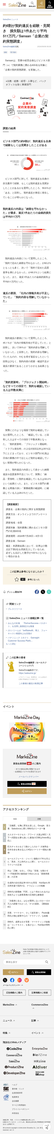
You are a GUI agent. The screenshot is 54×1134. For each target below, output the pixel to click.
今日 (15, 819)
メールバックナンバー (29, 776)
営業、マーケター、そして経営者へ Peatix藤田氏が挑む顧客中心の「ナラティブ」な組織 (28, 914)
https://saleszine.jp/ (27, 673)
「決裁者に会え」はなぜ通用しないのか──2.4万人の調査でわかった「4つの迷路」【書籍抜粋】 (28, 903)
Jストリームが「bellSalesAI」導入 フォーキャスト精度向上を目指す (27, 632)
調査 (5, 52)
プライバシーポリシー (20, 1109)
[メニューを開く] (4, 4)
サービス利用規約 (19, 1105)
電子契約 (13, 52)
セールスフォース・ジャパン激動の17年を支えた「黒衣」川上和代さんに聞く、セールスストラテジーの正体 (28, 861)
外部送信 (15, 1113)
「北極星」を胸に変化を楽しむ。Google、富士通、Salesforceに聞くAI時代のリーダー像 (28, 827)
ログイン (28, 791)
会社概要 (15, 1101)
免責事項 (15, 1097)
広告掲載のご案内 (14, 992)
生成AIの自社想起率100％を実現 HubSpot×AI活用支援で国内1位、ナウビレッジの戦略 (28, 884)
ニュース (7, 1020)
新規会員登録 (28, 784)
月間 (39, 819)
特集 (5, 1032)
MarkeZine (8, 1004)
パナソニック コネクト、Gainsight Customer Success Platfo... (23, 639)
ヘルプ (14, 1084)
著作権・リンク (18, 1088)
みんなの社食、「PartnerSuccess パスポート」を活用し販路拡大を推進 (27, 625)
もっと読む (11, 643)
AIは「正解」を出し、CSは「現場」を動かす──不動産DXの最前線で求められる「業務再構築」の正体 (28, 873)
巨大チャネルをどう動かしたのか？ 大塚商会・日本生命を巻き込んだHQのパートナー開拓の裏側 (29, 849)
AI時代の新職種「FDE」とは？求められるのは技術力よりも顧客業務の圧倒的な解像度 (28, 893)
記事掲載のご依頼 (40, 992)
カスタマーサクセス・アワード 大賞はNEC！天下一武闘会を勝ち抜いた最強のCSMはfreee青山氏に (29, 837)
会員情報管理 (17, 1092)
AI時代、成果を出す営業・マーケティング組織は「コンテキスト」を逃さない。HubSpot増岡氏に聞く (28, 924)
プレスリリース (15, 608)
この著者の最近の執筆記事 (31, 683)
